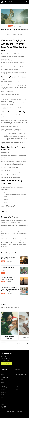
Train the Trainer (4, 400)
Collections (3, 379)
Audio (2, 372)
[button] (27, 2)
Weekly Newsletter (6, 364)
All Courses (17, 372)
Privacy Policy (19, 411)
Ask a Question (4, 377)
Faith (7, 7)
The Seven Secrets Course (21, 374)
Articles (3, 7)
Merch (16, 389)
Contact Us (3, 392)
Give (2, 397)
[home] (6, 2)
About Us (3, 389)
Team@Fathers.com (5, 360)
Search (2, 382)
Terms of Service (10, 411)
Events (2, 394)
